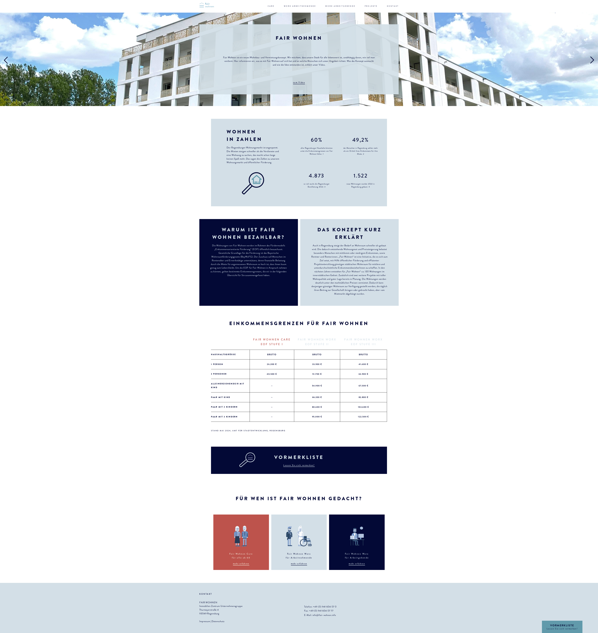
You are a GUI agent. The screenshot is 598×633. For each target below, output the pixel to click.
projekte (371, 6)
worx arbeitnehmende (300, 6)
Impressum (204, 621)
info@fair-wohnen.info (324, 615)
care (271, 6)
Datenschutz (218, 621)
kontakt (393, 6)
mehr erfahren (241, 563)
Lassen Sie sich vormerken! (299, 465)
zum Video (299, 82)
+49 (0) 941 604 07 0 (324, 606)
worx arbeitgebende (340, 6)
